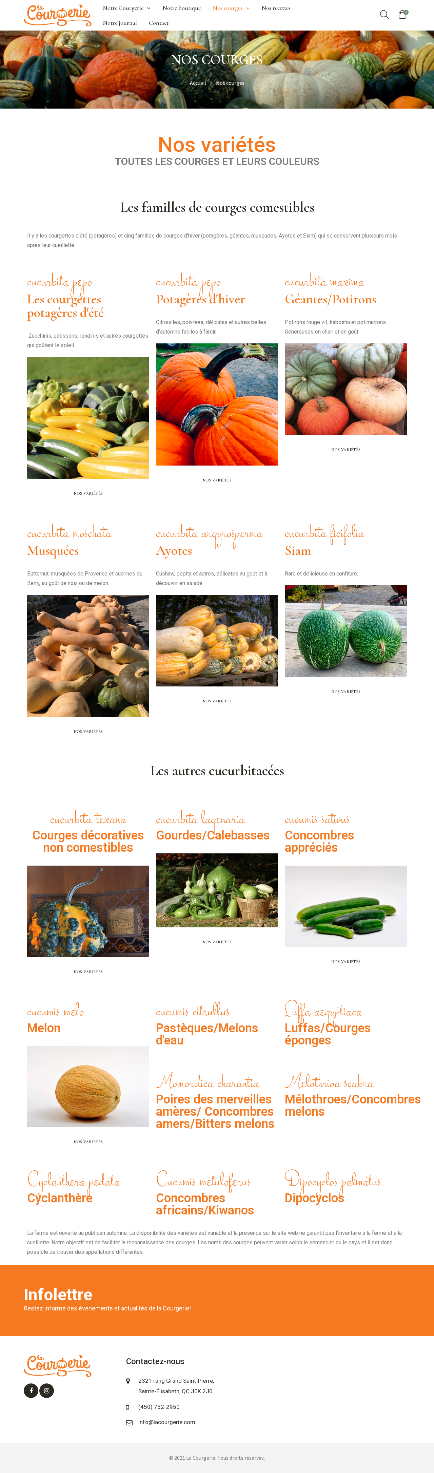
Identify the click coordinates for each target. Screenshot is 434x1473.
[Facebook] (31, 1390)
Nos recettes (276, 8)
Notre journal (120, 22)
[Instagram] (46, 1390)
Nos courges (227, 8)
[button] (88, 494)
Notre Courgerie (123, 8)
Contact (159, 22)
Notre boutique (181, 8)
